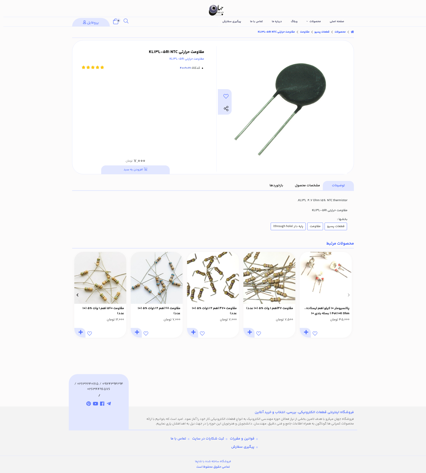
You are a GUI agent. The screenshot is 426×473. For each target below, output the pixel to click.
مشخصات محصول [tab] (307, 185)
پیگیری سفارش (231, 21)
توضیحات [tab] (338, 185)
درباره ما (277, 21)
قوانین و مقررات (242, 439)
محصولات (315, 21)
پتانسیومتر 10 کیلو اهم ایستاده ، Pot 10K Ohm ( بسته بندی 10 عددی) (327, 311)
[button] (349, 295)
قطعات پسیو (321, 32)
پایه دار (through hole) (288, 226)
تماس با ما (256, 21)
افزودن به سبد (134, 169)
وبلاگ (294, 21)
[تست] (109, 404)
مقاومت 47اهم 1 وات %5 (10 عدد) (269, 308)
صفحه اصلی (337, 21)
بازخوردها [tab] (276, 185)
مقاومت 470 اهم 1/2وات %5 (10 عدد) (214, 311)
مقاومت (305, 32)
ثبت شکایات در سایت (208, 439)
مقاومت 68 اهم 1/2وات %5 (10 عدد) (159, 311)
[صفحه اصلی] (352, 31)
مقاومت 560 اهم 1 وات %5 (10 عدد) (103, 311)
